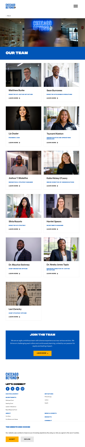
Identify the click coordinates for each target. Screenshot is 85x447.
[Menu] (75, 6)
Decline (27, 439)
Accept (12, 439)
